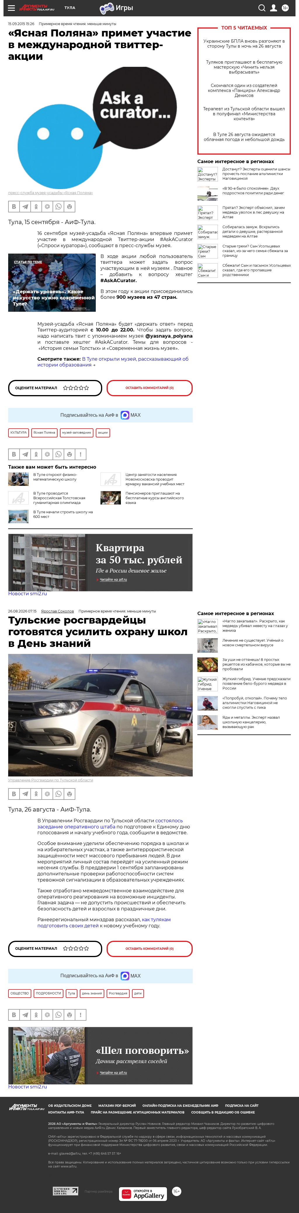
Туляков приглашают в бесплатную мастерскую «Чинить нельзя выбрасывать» (244, 67)
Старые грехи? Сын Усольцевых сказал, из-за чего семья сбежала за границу (255, 251)
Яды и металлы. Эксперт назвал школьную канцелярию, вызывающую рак (251, 722)
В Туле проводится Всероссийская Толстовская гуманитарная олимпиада (59, 498)
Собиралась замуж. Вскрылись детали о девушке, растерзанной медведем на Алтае (252, 231)
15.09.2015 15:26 (21, 24)
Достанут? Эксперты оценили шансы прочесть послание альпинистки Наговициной (256, 174)
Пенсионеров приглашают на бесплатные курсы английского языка (155, 498)
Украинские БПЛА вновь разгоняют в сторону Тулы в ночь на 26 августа (244, 44)
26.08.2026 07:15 (22, 611)
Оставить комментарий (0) (150, 388)
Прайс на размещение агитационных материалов (138, 1112)
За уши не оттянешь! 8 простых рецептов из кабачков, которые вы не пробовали (256, 664)
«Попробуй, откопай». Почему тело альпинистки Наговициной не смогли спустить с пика (254, 703)
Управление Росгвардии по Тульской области (50, 780)
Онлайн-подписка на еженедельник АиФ (180, 1106)
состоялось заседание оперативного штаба (110, 824)
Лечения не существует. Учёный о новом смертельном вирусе (253, 642)
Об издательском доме (70, 1106)
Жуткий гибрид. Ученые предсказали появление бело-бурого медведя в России (256, 683)
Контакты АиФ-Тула (66, 1112)
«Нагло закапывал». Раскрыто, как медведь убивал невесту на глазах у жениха (255, 626)
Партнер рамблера (98, 1191)
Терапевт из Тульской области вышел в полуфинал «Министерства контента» (244, 114)
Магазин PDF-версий (117, 1106)
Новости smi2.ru (27, 593)
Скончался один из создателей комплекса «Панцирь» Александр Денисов (244, 90)
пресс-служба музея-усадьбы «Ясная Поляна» (50, 193)
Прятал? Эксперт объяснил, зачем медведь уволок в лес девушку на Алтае (253, 212)
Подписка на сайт (241, 1106)
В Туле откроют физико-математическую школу (55, 476)
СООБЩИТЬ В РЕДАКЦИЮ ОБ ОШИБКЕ (223, 1112)
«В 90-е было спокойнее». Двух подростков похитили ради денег (253, 190)
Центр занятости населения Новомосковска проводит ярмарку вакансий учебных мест (155, 479)
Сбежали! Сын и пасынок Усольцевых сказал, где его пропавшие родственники (256, 270)
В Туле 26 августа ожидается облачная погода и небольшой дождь (244, 137)
